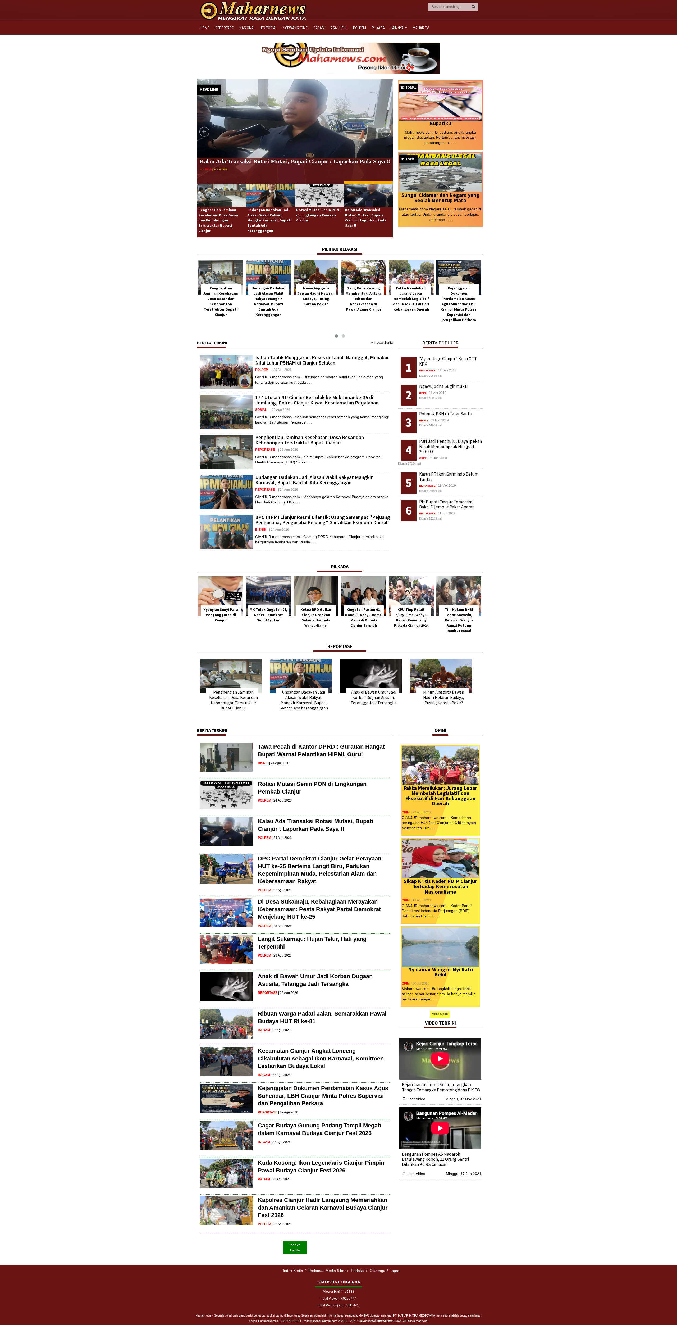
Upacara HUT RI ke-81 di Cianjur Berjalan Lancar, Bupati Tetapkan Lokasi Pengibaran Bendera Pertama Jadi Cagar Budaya (458, 304)
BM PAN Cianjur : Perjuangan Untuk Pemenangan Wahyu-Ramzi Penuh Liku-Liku (411, 620)
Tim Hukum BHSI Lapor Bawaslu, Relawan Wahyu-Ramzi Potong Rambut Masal (364, 620)
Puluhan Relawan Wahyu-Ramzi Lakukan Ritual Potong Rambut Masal (459, 620)
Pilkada (378, 27)
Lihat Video (413, 1099)
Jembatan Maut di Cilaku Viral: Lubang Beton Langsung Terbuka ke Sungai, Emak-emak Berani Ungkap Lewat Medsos (411, 304)
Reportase (224, 27)
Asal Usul (339, 27)
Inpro (395, 1270)
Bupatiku (440, 123)
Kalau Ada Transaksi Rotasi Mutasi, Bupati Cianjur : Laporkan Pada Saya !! (365, 217)
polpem (261, 370)
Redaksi (357, 1270)
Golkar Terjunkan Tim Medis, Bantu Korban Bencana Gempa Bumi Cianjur (437, 1157)
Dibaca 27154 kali (409, 463)
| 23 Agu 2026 (282, 890)
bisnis (260, 529)
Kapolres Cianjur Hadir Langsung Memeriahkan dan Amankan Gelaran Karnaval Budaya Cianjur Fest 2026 (323, 1207)
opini (423, 392)
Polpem (359, 27)
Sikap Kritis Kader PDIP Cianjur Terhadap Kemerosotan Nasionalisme (440, 886)
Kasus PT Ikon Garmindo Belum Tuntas (448, 476)
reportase (208, 176)
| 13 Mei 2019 (446, 486)
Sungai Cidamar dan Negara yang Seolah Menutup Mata (440, 197)
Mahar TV (421, 27)
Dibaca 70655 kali (430, 375)
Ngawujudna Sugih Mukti (443, 386)
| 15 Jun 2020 (437, 458)
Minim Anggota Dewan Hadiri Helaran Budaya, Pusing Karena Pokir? (443, 697)
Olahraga (377, 1270)
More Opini (440, 1014)
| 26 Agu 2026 (224, 176)
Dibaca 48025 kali (430, 397)
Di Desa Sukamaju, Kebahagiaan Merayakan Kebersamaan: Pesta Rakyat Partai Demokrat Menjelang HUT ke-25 (319, 909)
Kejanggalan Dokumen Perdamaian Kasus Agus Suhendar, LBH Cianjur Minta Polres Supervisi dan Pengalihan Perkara (363, 304)
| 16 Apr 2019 (436, 393)
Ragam (319, 27)
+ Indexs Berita (382, 342)
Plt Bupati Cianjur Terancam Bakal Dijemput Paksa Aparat (446, 504)
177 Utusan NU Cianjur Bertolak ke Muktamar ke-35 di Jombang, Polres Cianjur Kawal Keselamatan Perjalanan (316, 400)
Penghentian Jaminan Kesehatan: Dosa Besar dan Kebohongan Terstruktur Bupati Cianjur (218, 220)
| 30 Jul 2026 (420, 983)
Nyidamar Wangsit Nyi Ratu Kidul (440, 972)
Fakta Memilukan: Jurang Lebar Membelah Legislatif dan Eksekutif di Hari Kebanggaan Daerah (316, 299)
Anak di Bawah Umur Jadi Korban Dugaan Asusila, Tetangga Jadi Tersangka (373, 697)
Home (204, 27)
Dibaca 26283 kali (430, 518)
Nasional (247, 27)
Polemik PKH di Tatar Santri (445, 414)
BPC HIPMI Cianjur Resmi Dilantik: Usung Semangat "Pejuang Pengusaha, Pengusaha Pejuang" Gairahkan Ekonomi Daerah (322, 520)
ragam (264, 1030)
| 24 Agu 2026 (288, 489)
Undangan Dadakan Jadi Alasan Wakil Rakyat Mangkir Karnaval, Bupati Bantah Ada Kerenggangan (269, 220)
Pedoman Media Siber (327, 1270)
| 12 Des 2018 (446, 370)
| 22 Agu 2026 (288, 993)
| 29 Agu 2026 (282, 370)
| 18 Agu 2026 (421, 900)
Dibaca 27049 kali (430, 491)
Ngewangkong (295, 27)
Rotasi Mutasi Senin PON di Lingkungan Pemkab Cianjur (317, 214)
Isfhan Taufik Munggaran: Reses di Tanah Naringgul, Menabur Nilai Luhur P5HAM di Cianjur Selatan (322, 360)
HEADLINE (209, 89)
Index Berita (293, 1270)
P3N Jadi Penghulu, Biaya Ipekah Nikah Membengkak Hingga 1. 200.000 (450, 446)
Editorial (269, 27)
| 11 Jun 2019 (446, 513)
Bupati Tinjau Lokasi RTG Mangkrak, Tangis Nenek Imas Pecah (436, 1087)
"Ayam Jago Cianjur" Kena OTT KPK (448, 361)
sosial (261, 410)
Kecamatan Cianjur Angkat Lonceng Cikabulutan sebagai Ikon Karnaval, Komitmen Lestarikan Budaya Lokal (321, 1058)
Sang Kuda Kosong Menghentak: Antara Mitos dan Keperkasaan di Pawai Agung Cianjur (268, 299)
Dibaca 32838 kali (430, 425)
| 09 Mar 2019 (439, 420)
